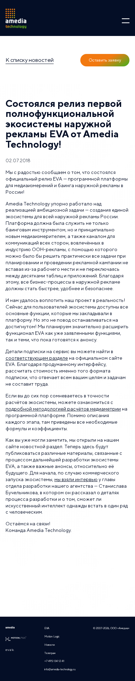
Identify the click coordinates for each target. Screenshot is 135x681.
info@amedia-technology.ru (59, 669)
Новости (49, 644)
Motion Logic (52, 636)
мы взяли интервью (76, 479)
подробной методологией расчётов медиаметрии (63, 409)
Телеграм (49, 653)
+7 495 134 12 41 (54, 661)
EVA (47, 628)
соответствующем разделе (37, 358)
